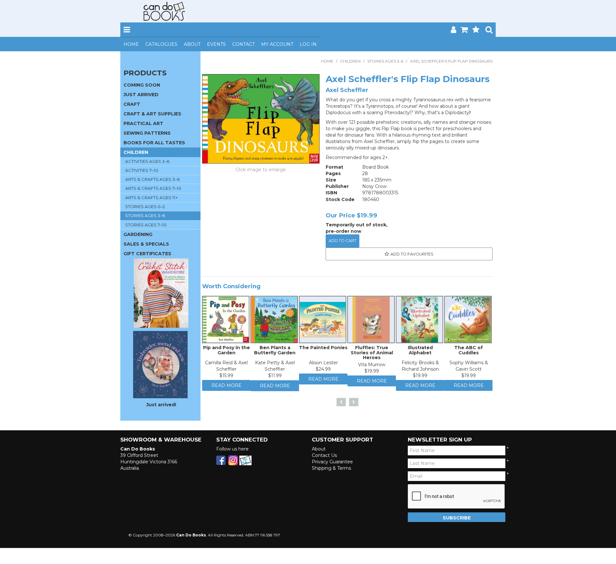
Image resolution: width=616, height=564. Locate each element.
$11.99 (275, 377)
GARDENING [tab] (138, 234)
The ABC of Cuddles (468, 351)
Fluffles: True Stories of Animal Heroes (372, 354)
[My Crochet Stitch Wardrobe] (161, 293)
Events (216, 44)
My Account (277, 44)
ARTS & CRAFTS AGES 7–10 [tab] (153, 188)
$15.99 (226, 377)
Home (131, 44)
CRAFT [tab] (132, 104)
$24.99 (323, 371)
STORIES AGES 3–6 (385, 61)
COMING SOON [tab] (142, 85)
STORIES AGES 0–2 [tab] (145, 206)
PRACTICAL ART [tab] (143, 123)
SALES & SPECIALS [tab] (146, 244)
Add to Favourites (411, 254)
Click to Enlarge (261, 171)
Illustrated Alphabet (420, 351)
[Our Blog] (245, 460)
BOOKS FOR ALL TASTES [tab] (154, 143)
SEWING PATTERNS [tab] (147, 133)
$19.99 (371, 372)
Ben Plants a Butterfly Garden (274, 351)
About (192, 44)
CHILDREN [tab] (136, 152)
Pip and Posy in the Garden (226, 351)
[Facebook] (221, 460)
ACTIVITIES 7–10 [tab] (141, 170)
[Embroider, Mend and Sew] (160, 364)
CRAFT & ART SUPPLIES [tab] (152, 114)
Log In (308, 44)
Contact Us (324, 456)
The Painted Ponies (323, 349)
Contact (243, 44)
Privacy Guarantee (332, 462)
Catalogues (161, 44)
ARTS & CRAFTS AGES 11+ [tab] (151, 197)
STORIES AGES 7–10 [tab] (146, 224)
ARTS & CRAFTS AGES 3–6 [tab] (152, 179)
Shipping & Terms (331, 468)
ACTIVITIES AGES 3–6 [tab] (147, 161)
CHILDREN (350, 61)
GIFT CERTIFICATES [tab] (147, 254)
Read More (226, 388)
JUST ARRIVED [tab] (141, 94)
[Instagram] (233, 460)
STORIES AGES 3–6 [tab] (145, 215)
